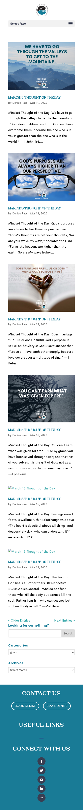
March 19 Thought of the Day (34, 97)
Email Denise (57, 705)
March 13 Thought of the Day (34, 562)
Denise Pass (20, 102)
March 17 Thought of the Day (34, 319)
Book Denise (25, 705)
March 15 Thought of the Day (34, 499)
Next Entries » (64, 620)
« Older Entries (19, 620)
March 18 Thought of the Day (34, 208)
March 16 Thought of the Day (34, 430)
